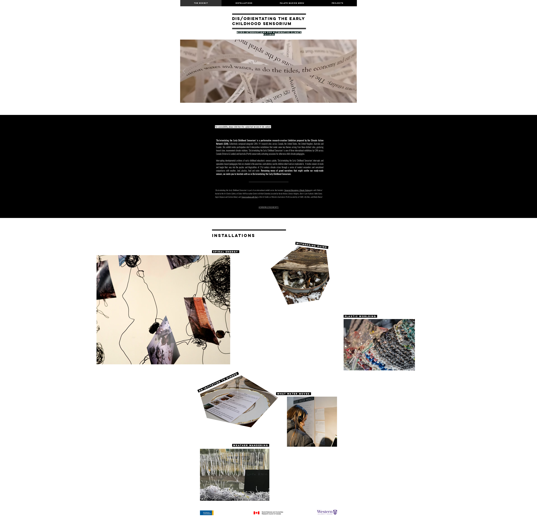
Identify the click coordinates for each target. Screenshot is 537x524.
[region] (164, 312)
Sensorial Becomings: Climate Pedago (297, 190)
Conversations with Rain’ (249, 196)
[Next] (353, 71)
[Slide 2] (260, 98)
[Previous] (184, 71)
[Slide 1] (263, 98)
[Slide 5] (273, 98)
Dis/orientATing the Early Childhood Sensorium (268, 21)
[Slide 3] (270, 98)
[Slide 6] (267, 98)
